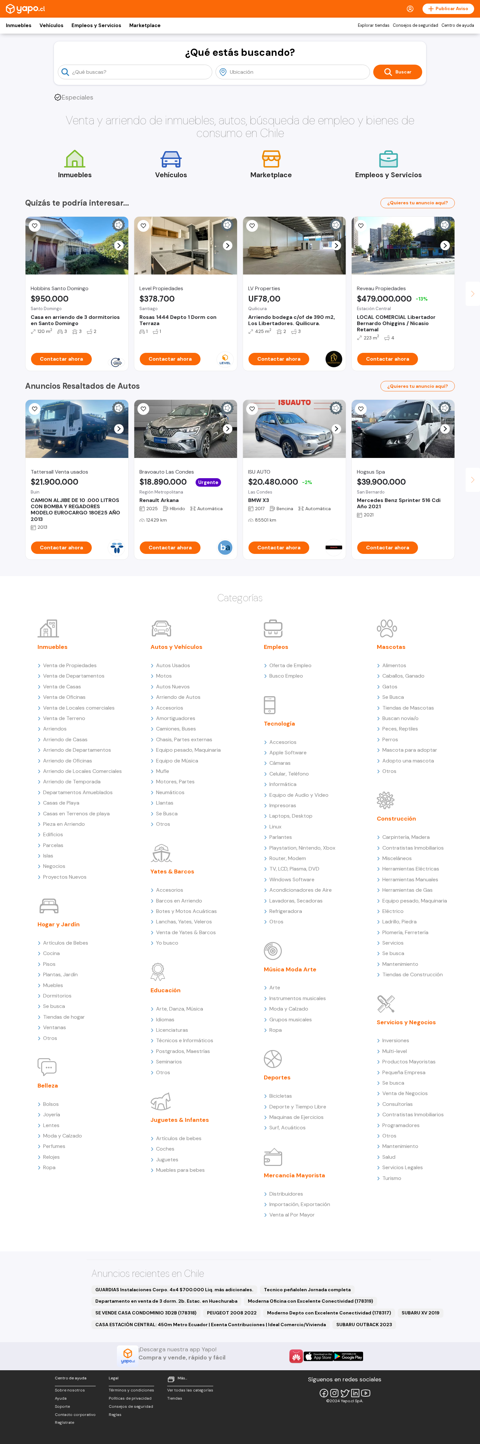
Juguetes (167, 1159)
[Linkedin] (355, 1393)
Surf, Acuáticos (287, 1127)
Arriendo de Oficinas (67, 760)
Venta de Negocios (405, 1093)
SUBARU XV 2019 (421, 1313)
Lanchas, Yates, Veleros (184, 921)
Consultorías (397, 1104)
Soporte (62, 1406)
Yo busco (167, 942)
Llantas (164, 802)
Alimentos (394, 665)
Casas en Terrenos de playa (76, 813)
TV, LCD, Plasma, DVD (294, 868)
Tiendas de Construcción (412, 974)
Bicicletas (280, 1095)
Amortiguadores (175, 718)
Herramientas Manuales (410, 879)
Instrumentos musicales (297, 998)
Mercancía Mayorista (294, 1175)
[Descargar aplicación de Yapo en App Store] (318, 1356)
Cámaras (280, 763)
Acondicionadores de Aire (300, 890)
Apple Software (288, 752)
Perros (390, 739)
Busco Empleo (286, 675)
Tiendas (174, 1398)
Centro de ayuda (457, 25)
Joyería (51, 1114)
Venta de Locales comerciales (79, 707)
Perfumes (54, 1146)
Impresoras (282, 805)
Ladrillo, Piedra (399, 921)
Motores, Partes (175, 781)
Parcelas (53, 845)
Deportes (277, 1077)
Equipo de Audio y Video (298, 795)
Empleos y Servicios (96, 25)
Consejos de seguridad (415, 25)
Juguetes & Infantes (180, 1120)
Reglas (115, 1414)
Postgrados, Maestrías (183, 1051)
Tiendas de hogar (64, 1016)
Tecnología (279, 724)
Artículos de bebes (178, 1138)
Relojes (51, 1157)
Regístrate (64, 1422)
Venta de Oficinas (64, 697)
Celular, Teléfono (289, 773)
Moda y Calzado (62, 1135)
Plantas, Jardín (60, 974)
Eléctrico (393, 911)
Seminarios (169, 1061)
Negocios (54, 866)
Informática (282, 784)
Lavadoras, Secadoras (296, 900)
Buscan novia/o (400, 718)
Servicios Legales (402, 1167)
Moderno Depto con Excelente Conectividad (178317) (329, 1313)
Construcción (396, 819)
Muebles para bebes (180, 1170)
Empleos (276, 647)
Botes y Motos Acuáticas (186, 911)
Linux (275, 826)
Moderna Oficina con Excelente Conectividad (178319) (310, 1301)
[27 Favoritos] (143, 226)
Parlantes (280, 837)
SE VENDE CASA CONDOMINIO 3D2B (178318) (146, 1313)
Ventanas (54, 1027)
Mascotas (391, 647)
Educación (166, 990)
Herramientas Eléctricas (410, 868)
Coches (165, 1148)
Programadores (401, 1125)
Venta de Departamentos (73, 675)
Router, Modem (287, 858)
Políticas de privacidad (130, 1398)
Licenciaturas (172, 1030)
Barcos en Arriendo (179, 900)
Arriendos (55, 728)
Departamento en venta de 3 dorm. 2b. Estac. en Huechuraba (166, 1301)
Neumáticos (170, 792)
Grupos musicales (290, 1019)
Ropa (49, 1167)
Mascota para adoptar (409, 749)
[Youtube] (365, 1393)
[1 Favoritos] (143, 409)
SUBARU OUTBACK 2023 (364, 1324)
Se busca (54, 1006)
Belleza (48, 1086)
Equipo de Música (177, 760)
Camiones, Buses (176, 728)
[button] (119, 245)
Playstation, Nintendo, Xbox (302, 847)
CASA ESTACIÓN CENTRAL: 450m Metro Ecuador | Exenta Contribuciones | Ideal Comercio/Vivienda (210, 1324)
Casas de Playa (61, 802)
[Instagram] (334, 1393)
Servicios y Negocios (406, 1022)
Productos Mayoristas (409, 1061)
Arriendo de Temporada (72, 781)
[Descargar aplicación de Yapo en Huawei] (296, 1356)
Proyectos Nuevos (65, 876)
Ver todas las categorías (190, 1390)
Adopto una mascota (408, 760)
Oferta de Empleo (290, 665)
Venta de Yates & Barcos (186, 932)
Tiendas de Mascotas (408, 707)
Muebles (53, 985)
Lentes (51, 1125)
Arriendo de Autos (178, 697)
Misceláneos (397, 858)
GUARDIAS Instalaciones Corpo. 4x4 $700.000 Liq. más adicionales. (174, 1290)
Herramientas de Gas (407, 890)
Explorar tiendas (374, 25)
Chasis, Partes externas (184, 739)
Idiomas (165, 1019)
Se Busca (167, 813)
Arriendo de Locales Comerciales (82, 771)
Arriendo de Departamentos (77, 749)
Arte (274, 987)
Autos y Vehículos (176, 647)
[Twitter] (345, 1393)
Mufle (162, 771)
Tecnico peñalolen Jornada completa (307, 1290)
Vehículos (51, 25)
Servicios (393, 942)
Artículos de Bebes (65, 942)
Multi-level (394, 1051)
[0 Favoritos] (252, 226)
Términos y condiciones (131, 1390)
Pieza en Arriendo (64, 824)
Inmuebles (18, 25)
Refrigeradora (285, 911)
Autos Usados (173, 665)
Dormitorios (57, 995)
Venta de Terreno (64, 718)
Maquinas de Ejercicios (296, 1117)
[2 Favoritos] (34, 226)
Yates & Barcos (172, 871)
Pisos (49, 964)
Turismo (391, 1178)
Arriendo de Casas (65, 739)
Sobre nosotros (70, 1390)
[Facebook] (324, 1393)
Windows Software (291, 879)
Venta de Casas (62, 686)
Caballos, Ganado (403, 675)
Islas (48, 855)
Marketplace (145, 25)
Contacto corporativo (75, 1414)
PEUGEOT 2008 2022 (232, 1313)
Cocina (51, 953)
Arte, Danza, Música (179, 1008)
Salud (388, 1157)
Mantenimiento (400, 964)
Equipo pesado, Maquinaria (188, 749)
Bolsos (51, 1104)
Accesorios (169, 707)
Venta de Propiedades (70, 665)
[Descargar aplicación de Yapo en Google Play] (348, 1356)
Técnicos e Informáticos (184, 1040)
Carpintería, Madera (406, 837)
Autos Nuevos (173, 686)
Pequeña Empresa (403, 1072)
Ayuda (61, 1398)
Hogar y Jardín (59, 924)
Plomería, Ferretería (405, 932)
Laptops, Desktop (290, 815)
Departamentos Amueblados (78, 792)
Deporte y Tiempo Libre (297, 1106)
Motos (164, 675)
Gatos (389, 686)
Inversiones (395, 1040)
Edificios (53, 834)
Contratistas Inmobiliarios (413, 847)
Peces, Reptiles (400, 728)
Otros (50, 1038)
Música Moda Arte (290, 969)
